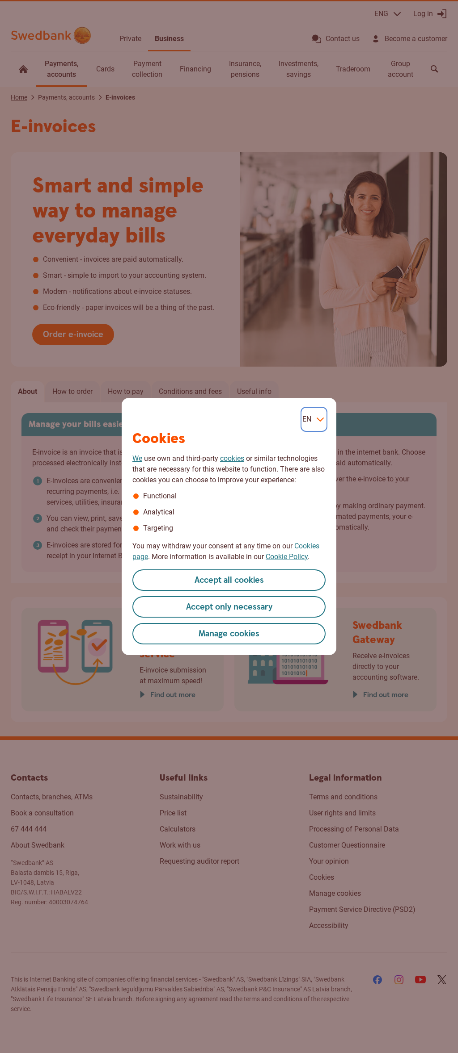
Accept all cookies (229, 580)
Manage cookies (229, 633)
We (137, 458)
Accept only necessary (229, 607)
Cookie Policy (287, 556)
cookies (232, 458)
